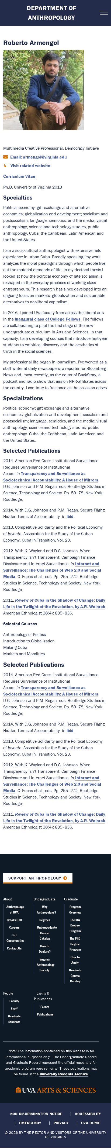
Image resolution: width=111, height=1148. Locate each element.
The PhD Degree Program (75, 944)
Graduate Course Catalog (75, 975)
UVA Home (90, 1123)
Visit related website (29, 165)
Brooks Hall (14, 920)
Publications (45, 1014)
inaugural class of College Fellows (48, 319)
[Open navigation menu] (104, 13)
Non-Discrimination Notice (36, 1114)
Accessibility (88, 1114)
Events (44, 1006)
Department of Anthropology (51, 12)
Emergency (30, 1123)
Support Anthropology (34, 878)
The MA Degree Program (75, 925)
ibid (70, 516)
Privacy (61, 1123)
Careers (14, 927)
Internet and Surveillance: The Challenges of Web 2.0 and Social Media (52, 570)
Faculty (14, 1001)
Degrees (44, 920)
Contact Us (14, 948)
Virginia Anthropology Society (45, 965)
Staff (14, 1008)
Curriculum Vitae (19, 176)
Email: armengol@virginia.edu (38, 157)
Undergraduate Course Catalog (47, 933)
